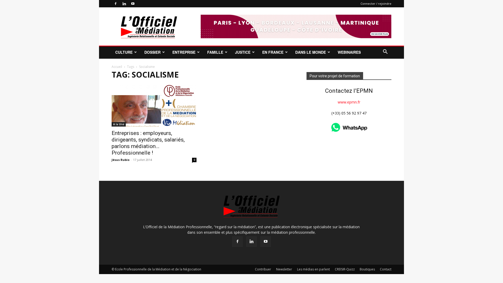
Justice (242, 52)
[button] (385, 52)
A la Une (118, 124)
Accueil (117, 66)
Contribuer (263, 269)
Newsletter (284, 269)
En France (272, 52)
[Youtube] (133, 3)
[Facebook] (115, 3)
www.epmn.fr (349, 102)
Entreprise (183, 52)
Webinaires (349, 52)
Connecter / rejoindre (375, 4)
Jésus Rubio (120, 160)
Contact (385, 269)
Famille (215, 52)
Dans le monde (310, 52)
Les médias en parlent (313, 269)
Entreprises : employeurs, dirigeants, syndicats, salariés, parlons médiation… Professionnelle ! (148, 143)
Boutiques (367, 269)
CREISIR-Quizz (345, 269)
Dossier (152, 52)
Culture (124, 52)
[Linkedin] (124, 3)
